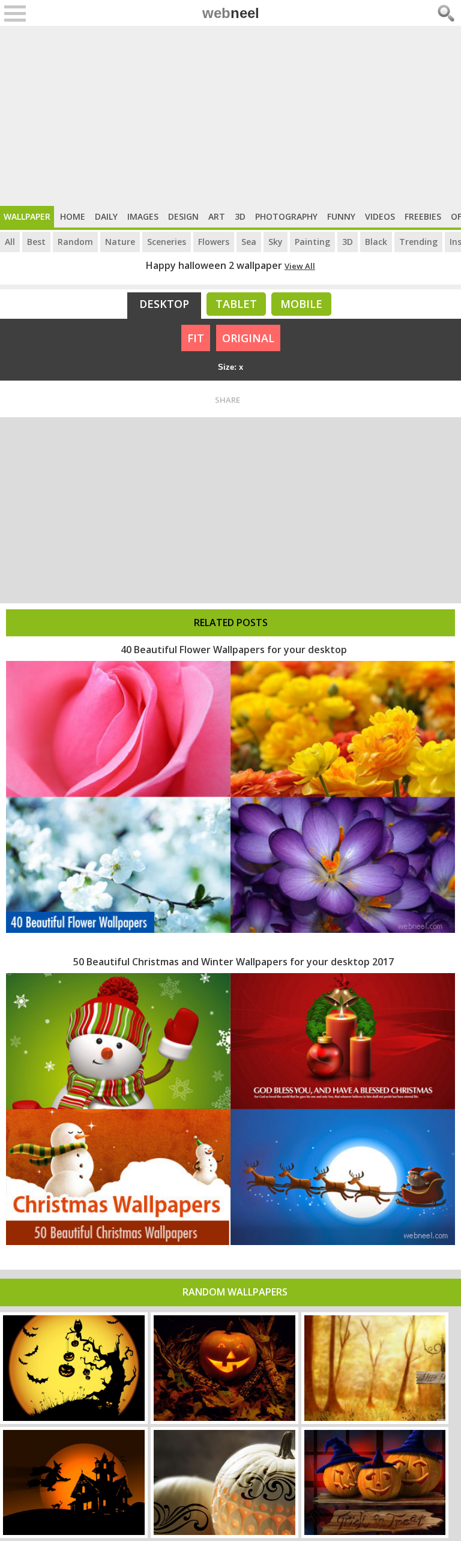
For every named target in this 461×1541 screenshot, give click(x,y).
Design (183, 216)
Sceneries (166, 241)
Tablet (236, 304)
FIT (195, 338)
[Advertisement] (230, 116)
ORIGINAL (248, 338)
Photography (286, 216)
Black (376, 241)
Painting (312, 241)
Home (72, 216)
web (230, 13)
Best (36, 241)
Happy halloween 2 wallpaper (214, 265)
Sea (248, 241)
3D (240, 216)
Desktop (164, 304)
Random (75, 241)
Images (142, 216)
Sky (275, 241)
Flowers (213, 241)
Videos (380, 216)
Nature (120, 241)
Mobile (301, 304)
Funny (341, 216)
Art (216, 216)
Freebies (423, 216)
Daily (106, 216)
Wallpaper (27, 216)
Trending (418, 241)
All (10, 241)
